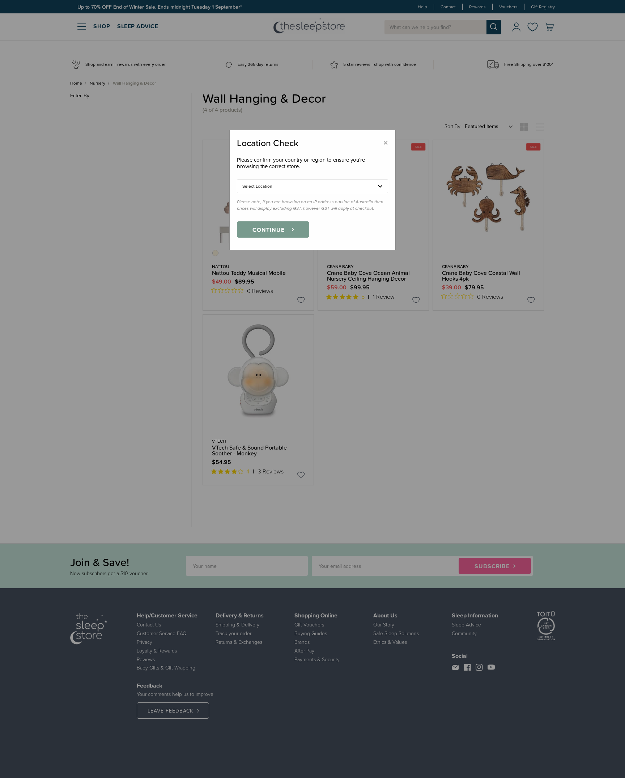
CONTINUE (268, 229)
